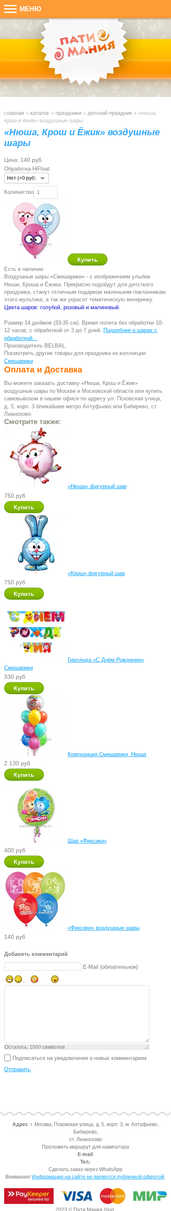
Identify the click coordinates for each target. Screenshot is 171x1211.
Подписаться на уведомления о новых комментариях (79, 1058)
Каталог (39, 113)
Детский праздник (110, 113)
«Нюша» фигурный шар (97, 486)
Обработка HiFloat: (27, 169)
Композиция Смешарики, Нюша (107, 754)
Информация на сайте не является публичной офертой (98, 1177)
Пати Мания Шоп (85, 57)
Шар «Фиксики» (87, 841)
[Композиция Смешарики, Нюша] (35, 754)
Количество (19, 192)
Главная (14, 113)
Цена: (11, 160)
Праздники (68, 113)
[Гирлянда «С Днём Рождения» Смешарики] (35, 660)
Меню (30, 8)
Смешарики (18, 361)
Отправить (17, 1069)
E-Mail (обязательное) (110, 966)
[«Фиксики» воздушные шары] (35, 928)
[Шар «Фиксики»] (35, 841)
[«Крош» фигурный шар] (35, 573)
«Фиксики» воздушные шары (103, 928)
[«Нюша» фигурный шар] (35, 486)
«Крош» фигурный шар (96, 573)
